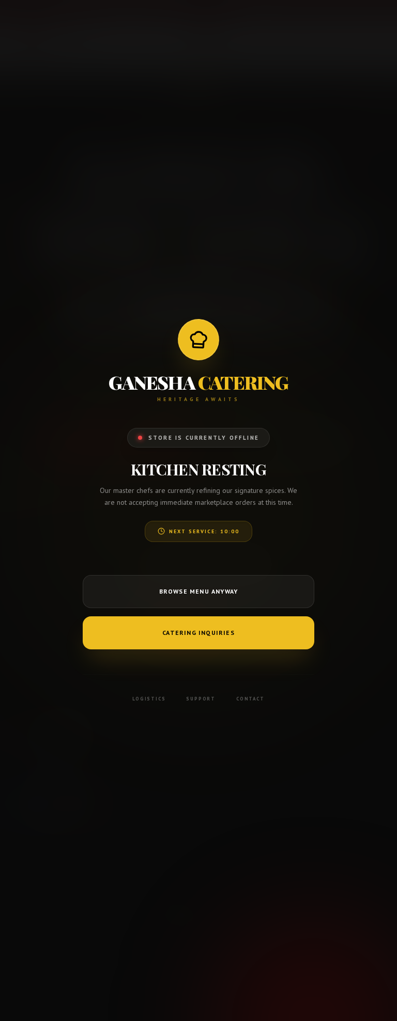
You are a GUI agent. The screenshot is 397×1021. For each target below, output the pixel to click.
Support (201, 698)
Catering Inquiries (198, 632)
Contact (250, 698)
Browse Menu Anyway (198, 591)
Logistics (148, 698)
